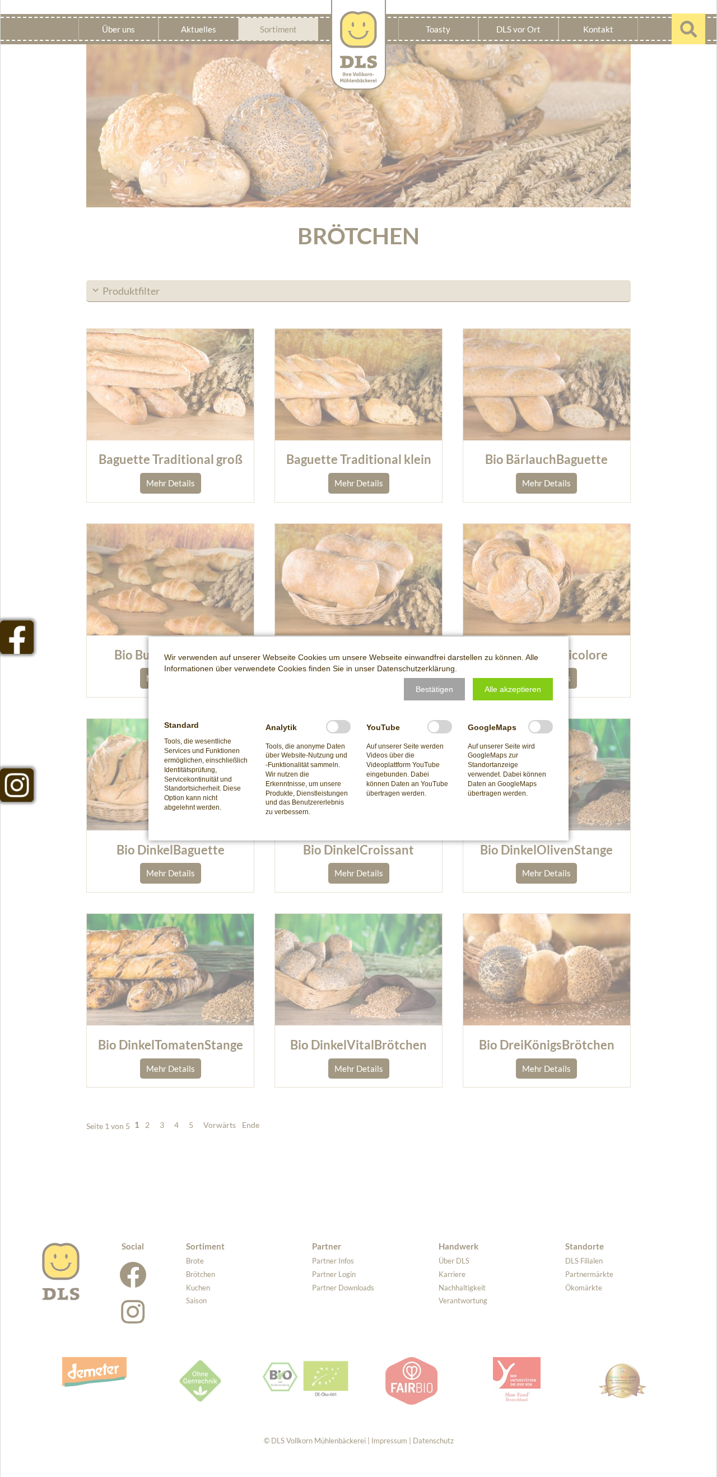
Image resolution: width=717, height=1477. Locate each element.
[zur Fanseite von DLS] (17, 637)
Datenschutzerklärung (416, 668)
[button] (434, 689)
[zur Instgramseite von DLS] (17, 785)
